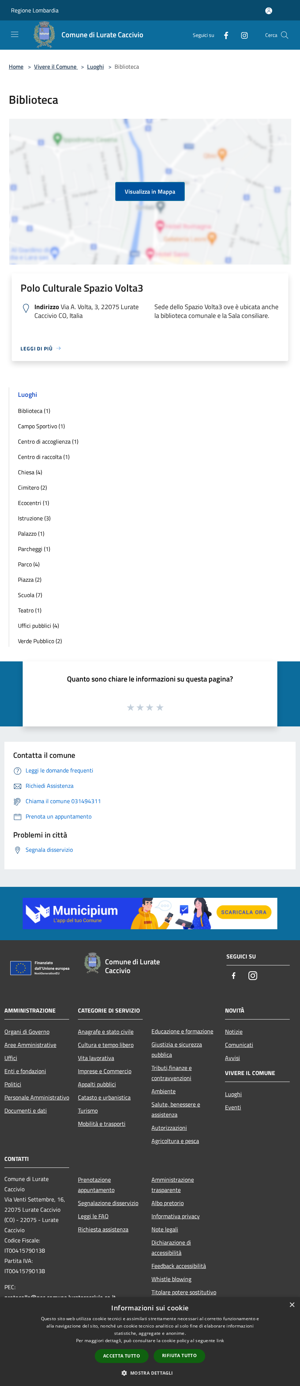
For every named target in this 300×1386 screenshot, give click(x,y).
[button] (150, 1372)
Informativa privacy (175, 1216)
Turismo (88, 1110)
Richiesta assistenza (103, 1229)
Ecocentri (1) (33, 502)
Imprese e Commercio (104, 1071)
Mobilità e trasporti (101, 1123)
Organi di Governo (26, 1031)
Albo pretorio (167, 1203)
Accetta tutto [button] (121, 1356)
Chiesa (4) (30, 472)
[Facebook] (223, 35)
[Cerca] (284, 35)
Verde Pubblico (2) (40, 641)
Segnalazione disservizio (108, 1203)
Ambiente (163, 1091)
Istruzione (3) (34, 518)
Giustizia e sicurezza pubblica (176, 1049)
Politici (12, 1084)
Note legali (164, 1229)
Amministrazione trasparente (172, 1184)
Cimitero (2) (32, 487)
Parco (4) (29, 564)
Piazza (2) (29, 579)
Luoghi (95, 66)
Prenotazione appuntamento (96, 1184)
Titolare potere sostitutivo (183, 1292)
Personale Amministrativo (36, 1097)
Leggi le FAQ (93, 1216)
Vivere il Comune (56, 66)
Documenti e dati (25, 1110)
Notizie (234, 1031)
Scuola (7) (30, 595)
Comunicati (239, 1044)
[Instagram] (241, 35)
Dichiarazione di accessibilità (171, 1247)
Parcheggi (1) (34, 548)
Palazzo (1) (31, 533)
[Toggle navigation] (14, 34)
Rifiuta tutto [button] (179, 1355)
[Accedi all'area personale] (269, 11)
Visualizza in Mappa (150, 191)
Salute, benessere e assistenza (175, 1109)
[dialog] (150, 1341)
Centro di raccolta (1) (44, 456)
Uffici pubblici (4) (38, 625)
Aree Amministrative (30, 1044)
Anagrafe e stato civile (106, 1031)
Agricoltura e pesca (175, 1140)
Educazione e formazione (182, 1031)
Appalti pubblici (97, 1084)
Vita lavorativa (96, 1057)
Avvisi (232, 1057)
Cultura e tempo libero (106, 1044)
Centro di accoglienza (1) (48, 441)
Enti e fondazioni (25, 1071)
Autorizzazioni (169, 1127)
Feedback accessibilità (178, 1265)
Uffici (10, 1057)
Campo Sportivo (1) (41, 426)
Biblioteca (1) (34, 410)
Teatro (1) (29, 610)
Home (16, 66)
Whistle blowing (171, 1279)
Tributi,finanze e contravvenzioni (171, 1072)
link (220, 1340)
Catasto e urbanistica (104, 1097)
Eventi (233, 1107)
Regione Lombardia (35, 10)
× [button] (292, 1305)
